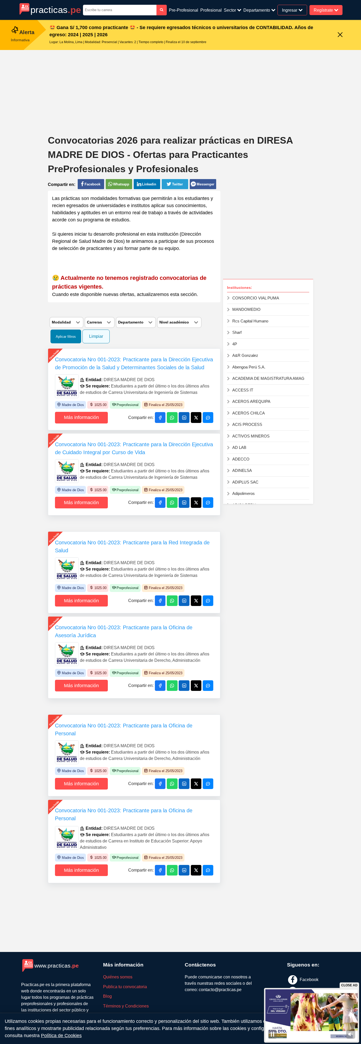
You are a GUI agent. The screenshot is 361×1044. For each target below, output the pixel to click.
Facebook (308, 979)
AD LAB (239, 447)
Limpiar (96, 336)
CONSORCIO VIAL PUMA (255, 298)
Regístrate (324, 9)
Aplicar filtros (66, 337)
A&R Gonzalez (245, 355)
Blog (107, 996)
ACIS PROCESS (247, 424)
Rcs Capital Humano (250, 321)
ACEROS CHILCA (248, 413)
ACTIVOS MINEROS (251, 436)
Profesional (211, 10)
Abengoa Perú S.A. (248, 367)
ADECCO (240, 459)
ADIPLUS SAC (245, 482)
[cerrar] (340, 35)
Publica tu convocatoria (125, 986)
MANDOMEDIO (246, 309)
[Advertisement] (180, 88)
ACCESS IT (242, 390)
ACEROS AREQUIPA (251, 401)
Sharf (237, 332)
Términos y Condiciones (126, 1006)
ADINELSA (242, 470)
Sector (230, 10)
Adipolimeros (243, 493)
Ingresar (290, 9)
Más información (81, 417)
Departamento (257, 10)
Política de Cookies (61, 1035)
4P (234, 344)
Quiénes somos (117, 977)
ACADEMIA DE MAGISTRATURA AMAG (268, 378)
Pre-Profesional (183, 10)
